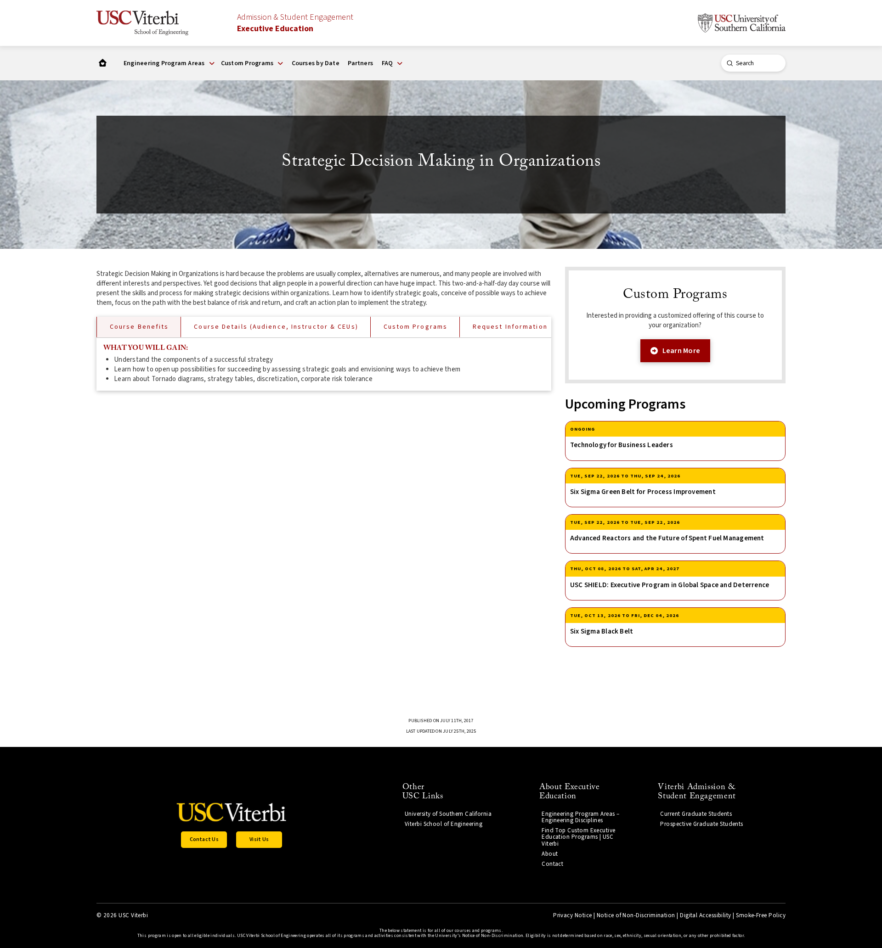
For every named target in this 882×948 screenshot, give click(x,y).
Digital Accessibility (705, 915)
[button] (169, 63)
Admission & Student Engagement (295, 22)
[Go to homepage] (102, 63)
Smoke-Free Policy (761, 915)
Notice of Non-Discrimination (636, 915)
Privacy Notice (572, 915)
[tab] (138, 327)
